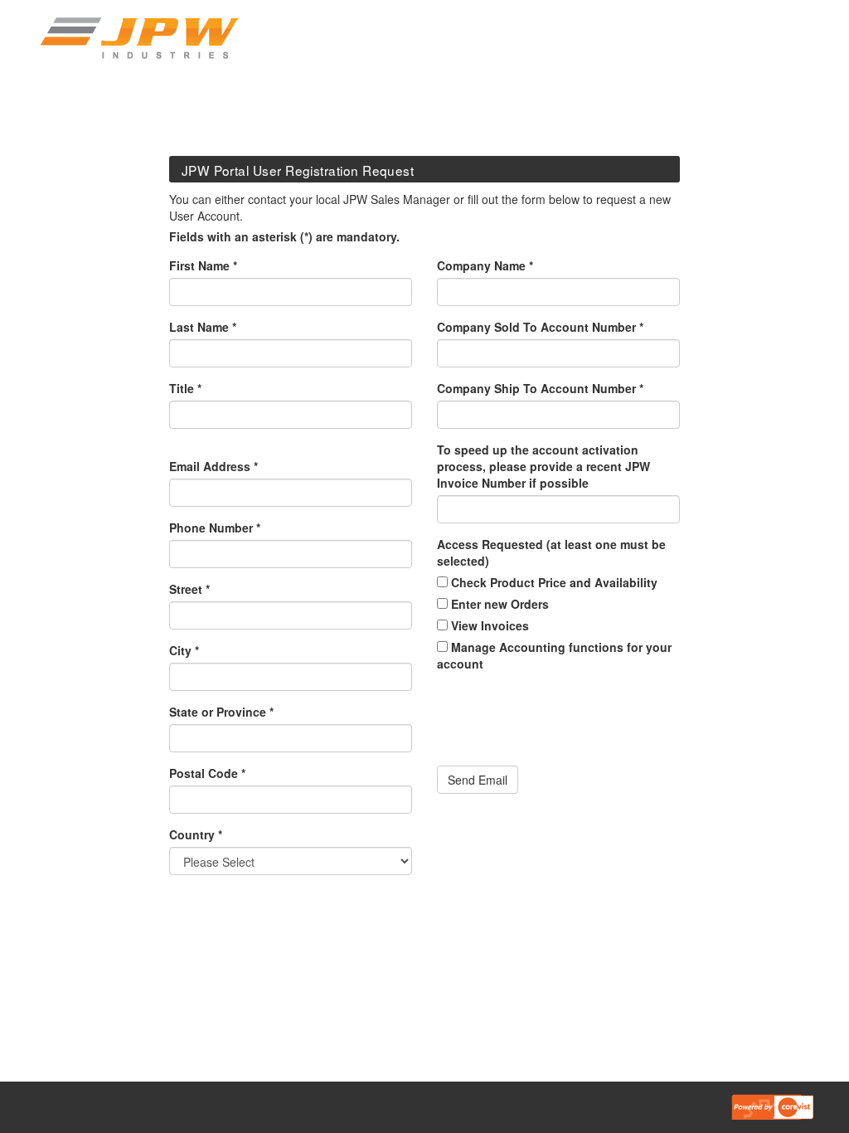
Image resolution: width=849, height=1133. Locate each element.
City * (184, 650)
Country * (195, 834)
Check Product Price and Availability (552, 582)
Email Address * (213, 466)
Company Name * (485, 265)
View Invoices (488, 625)
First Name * (203, 265)
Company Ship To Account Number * (540, 388)
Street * (189, 589)
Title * (185, 388)
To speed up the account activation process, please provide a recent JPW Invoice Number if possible (543, 466)
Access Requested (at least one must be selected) (551, 552)
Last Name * (202, 327)
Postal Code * (207, 773)
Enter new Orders (498, 604)
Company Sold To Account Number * (540, 327)
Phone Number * (214, 527)
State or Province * (221, 711)
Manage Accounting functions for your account (554, 655)
